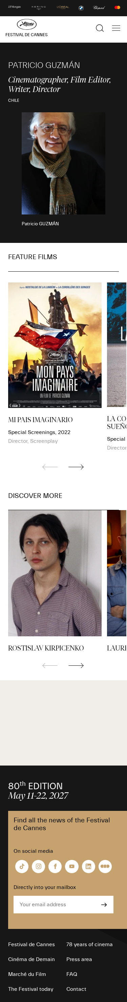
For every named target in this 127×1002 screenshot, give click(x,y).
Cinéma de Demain (31, 959)
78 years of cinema (89, 944)
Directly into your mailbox (45, 887)
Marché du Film (27, 974)
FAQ (71, 974)
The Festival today (30, 989)
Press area (79, 959)
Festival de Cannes (31, 944)
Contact (76, 989)
